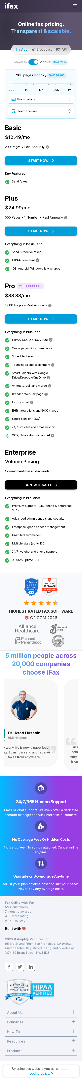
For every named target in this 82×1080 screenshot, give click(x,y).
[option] (41, 725)
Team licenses (27, 111)
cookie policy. (39, 1073)
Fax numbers (26, 99)
